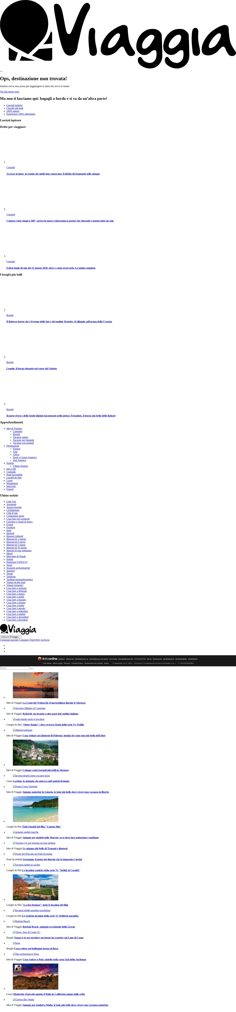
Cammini (17, 431)
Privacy (67, 663)
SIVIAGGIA (157, 659)
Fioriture (10, 527)
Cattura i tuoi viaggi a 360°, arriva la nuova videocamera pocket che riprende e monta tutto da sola (60, 220)
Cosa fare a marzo (15, 594)
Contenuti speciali (9, 640)
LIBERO (61, 659)
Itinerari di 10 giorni (16, 547)
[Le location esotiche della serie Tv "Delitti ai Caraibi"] (121, 864)
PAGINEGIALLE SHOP (99, 659)
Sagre (9, 565)
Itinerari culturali (14, 536)
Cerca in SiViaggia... (10, 637)
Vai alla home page (9, 91)
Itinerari (10, 533)
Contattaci (24, 640)
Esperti (9, 489)
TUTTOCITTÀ (140, 659)
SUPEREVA (192, 659)
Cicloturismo (12, 510)
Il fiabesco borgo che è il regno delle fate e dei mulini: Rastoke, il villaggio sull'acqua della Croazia (59, 321)
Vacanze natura (20, 437)
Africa (16, 454)
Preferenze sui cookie (94, 663)
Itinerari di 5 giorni (15, 544)
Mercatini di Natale (16, 556)
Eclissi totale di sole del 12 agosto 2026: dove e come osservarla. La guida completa (50, 268)
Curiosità (11, 471)
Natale (9, 559)
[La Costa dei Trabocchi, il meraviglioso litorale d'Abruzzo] (121, 685)
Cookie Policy (77, 663)
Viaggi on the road (15, 582)
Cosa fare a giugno (16, 602)
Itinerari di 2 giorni (15, 542)
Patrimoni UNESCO (16, 562)
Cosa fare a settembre (17, 611)
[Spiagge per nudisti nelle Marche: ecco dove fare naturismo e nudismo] (121, 832)
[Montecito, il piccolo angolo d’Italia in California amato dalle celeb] (121, 977)
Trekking (11, 576)
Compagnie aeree (15, 516)
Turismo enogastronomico (19, 579)
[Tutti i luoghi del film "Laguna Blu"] (121, 809)
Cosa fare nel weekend (18, 518)
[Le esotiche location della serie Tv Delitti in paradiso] (121, 910)
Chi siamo (47, 663)
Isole (8, 530)
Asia (15, 451)
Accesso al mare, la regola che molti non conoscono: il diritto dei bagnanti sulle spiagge (53, 173)
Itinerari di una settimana (18, 550)
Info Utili (11, 469)
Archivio (44, 640)
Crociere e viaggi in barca (19, 521)
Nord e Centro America (25, 457)
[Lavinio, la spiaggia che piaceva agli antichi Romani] (121, 775)
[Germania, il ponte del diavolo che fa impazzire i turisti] (121, 854)
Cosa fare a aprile (15, 596)
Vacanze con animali (23, 443)
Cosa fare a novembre (17, 617)
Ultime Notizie (20, 466)
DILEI (149, 659)
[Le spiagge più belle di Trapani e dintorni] (121, 843)
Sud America (19, 460)
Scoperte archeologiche (18, 568)
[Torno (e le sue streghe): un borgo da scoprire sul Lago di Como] (121, 932)
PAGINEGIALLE (81, 659)
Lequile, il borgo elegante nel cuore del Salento (31, 368)
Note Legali (58, 663)
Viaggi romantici (14, 585)
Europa (16, 448)
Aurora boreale (14, 507)
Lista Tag (11, 501)
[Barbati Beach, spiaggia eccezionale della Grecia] (121, 921)
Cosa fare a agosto (15, 608)
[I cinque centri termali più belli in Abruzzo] (121, 753)
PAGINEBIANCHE (125, 659)
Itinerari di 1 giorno (16, 539)
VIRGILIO (70, 659)
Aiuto (106, 663)
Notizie (10, 463)
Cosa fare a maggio (16, 599)
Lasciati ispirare (14, 105)
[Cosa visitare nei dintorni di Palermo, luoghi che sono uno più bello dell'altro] (121, 730)
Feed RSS (35, 640)
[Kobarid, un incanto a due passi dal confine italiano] (121, 708)
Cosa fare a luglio (15, 605)
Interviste (11, 486)
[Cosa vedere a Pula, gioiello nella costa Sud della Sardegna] (121, 954)
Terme (9, 573)
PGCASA (113, 659)
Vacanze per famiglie (23, 440)
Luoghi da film (14, 477)
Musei (9, 553)
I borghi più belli (14, 108)
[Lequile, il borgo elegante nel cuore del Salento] (121, 342)
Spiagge (10, 570)
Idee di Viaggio (14, 428)
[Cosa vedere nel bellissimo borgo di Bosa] (121, 943)
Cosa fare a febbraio (16, 591)
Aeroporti (11, 504)
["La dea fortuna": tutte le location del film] (121, 887)
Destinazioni (12, 445)
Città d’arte (12, 513)
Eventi (9, 524)
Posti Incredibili (14, 474)
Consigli (10, 167)
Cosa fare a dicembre (17, 620)
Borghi (9, 315)
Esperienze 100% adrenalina (20, 114)
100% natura (12, 111)
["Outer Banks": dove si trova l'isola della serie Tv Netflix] (121, 719)
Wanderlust (12, 483)
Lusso (9, 480)
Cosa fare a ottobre (16, 614)
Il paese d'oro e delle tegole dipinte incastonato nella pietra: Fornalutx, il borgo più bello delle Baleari (60, 415)
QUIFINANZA (168, 659)
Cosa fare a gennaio (16, 588)
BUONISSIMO (181, 659)
